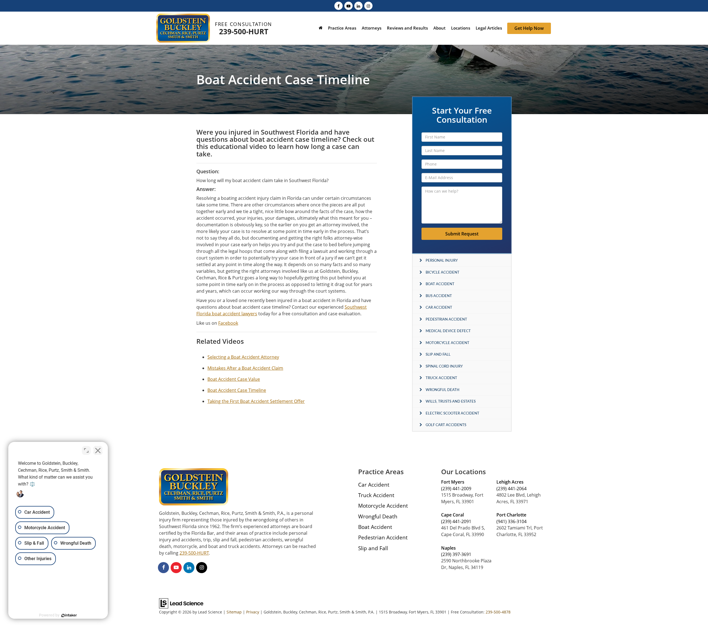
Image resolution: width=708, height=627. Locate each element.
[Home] (320, 28)
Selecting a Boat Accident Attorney (243, 357)
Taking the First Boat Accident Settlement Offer (256, 401)
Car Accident (439, 307)
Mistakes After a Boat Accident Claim (245, 368)
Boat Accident (440, 284)
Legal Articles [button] (489, 28)
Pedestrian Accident (446, 319)
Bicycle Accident (442, 272)
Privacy (252, 612)
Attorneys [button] (371, 28)
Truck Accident (441, 378)
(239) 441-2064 (511, 489)
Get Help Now (529, 28)
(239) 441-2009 (456, 489)
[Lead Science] (181, 603)
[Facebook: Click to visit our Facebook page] (338, 5)
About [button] (439, 28)
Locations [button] (460, 28)
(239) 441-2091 (456, 521)
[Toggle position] (86, 450)
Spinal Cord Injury (444, 366)
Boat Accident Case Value (233, 379)
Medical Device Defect (448, 331)
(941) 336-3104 (511, 521)
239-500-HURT (243, 31)
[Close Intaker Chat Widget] (97, 450)
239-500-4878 (498, 612)
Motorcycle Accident (447, 342)
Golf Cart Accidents (446, 425)
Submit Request (461, 234)
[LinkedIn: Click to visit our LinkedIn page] (358, 5)
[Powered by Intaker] (69, 615)
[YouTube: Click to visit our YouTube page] (348, 5)
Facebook (228, 323)
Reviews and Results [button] (407, 28)
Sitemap (234, 612)
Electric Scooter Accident (452, 413)
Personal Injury (442, 260)
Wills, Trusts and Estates (451, 401)
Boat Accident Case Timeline (236, 390)
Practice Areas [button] (342, 28)
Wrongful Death (442, 389)
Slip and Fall (438, 354)
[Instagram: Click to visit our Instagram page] (368, 5)
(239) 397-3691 (456, 554)
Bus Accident (439, 295)
